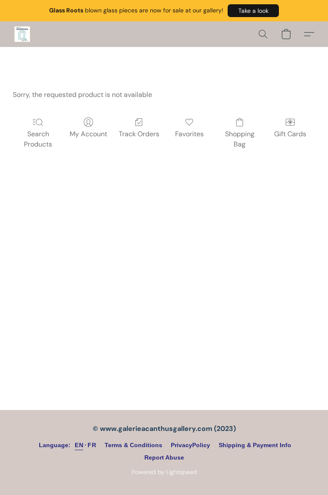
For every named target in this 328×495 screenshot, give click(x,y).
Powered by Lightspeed (164, 472)
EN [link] (79, 445)
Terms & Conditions (133, 445)
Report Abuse (164, 457)
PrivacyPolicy (190, 445)
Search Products (38, 139)
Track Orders (139, 133)
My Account (88, 133)
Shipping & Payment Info (255, 445)
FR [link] (92, 445)
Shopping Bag (240, 139)
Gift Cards (290, 133)
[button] (253, 10)
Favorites (189, 133)
